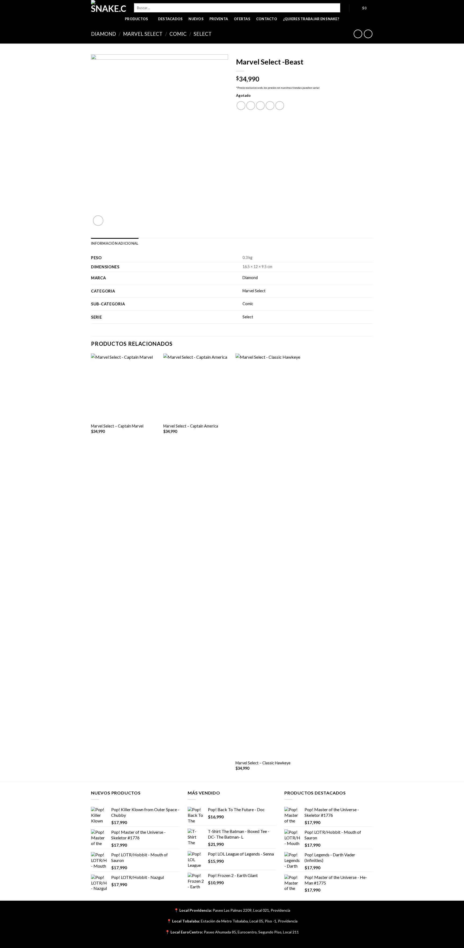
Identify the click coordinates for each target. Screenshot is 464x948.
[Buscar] (344, 7)
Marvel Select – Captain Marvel (117, 426)
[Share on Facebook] (241, 105)
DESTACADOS (170, 19)
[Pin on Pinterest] (270, 105)
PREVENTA (218, 19)
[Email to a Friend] (260, 105)
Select (203, 34)
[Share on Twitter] (250, 105)
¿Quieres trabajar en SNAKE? (311, 19)
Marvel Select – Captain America (190, 426)
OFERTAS (242, 19)
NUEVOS (196, 19)
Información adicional (114, 243)
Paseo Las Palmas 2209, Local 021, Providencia (251, 910)
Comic (178, 34)
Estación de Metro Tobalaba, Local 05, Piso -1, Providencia (249, 921)
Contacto (266, 19)
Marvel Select (142, 34)
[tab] (114, 243)
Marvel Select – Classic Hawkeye (263, 763)
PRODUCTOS (136, 19)
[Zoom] (98, 220)
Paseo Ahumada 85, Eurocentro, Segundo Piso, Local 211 (251, 932)
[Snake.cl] (108, 6)
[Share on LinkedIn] (279, 105)
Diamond (103, 34)
